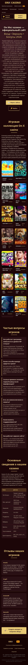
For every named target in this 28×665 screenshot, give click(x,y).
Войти (14, 108)
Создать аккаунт (19, 16)
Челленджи (5, 9)
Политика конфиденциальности (14, 645)
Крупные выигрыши (7, 6)
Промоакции (13, 9)
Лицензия (14, 651)
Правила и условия (8, 648)
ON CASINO (13, 2)
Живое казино (19, 6)
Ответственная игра (20, 648)
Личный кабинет (6, 16)
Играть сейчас (14, 102)
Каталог (4, 12)
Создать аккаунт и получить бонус (13, 630)
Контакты (20, 9)
